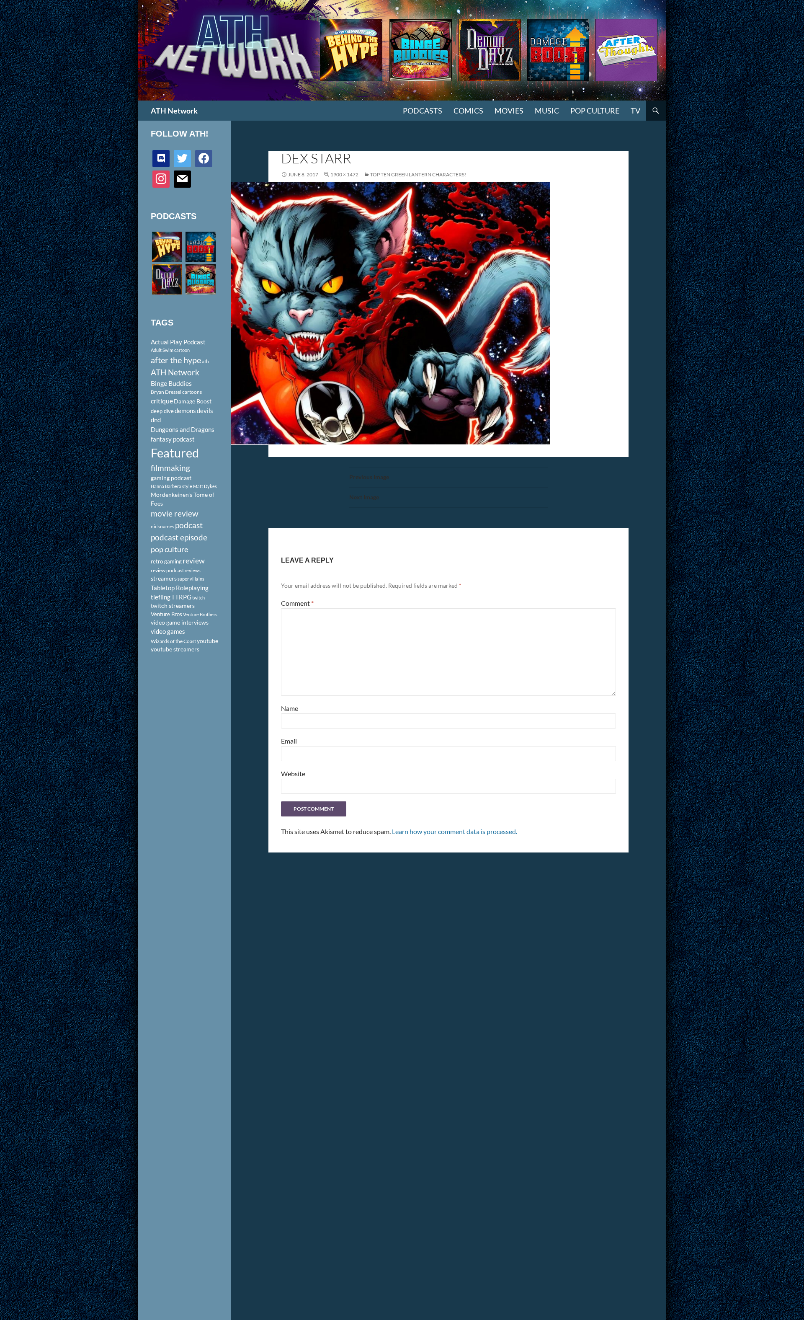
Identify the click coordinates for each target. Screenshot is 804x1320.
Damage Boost (192, 401)
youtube (207, 640)
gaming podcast (171, 477)
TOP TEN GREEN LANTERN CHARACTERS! (418, 174)
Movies (509, 110)
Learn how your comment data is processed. (454, 831)
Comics (468, 110)
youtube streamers (175, 649)
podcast (189, 525)
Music (547, 110)
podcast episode (179, 537)
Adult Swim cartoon (170, 350)
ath (205, 361)
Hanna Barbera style (171, 486)
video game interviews (180, 622)
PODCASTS (422, 110)
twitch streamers (173, 605)
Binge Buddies (171, 383)
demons (185, 410)
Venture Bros (166, 614)
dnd (156, 420)
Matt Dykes (205, 486)
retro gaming (166, 561)
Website (293, 774)
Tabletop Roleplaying (180, 588)
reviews (193, 570)
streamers (164, 578)
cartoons (192, 392)
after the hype (176, 360)
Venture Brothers (200, 614)
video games (168, 631)
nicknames (162, 526)
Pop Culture (594, 110)
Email (289, 741)
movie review (174, 513)
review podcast (167, 570)
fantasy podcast (173, 439)
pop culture (169, 549)
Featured (175, 452)
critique (162, 401)
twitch (198, 597)
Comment (297, 603)
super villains (191, 578)
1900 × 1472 (344, 174)
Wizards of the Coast (173, 641)
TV (635, 110)
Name (289, 708)
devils (205, 410)
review (194, 560)
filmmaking (170, 468)
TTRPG (181, 597)
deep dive (162, 411)
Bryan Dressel (166, 392)
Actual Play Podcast (178, 342)
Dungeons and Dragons (182, 429)
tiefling (160, 597)
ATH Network (174, 110)
